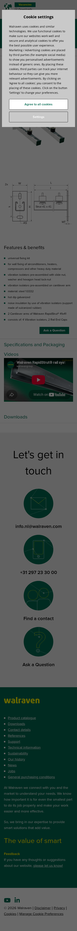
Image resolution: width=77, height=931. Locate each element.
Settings (38, 117)
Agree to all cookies (38, 104)
